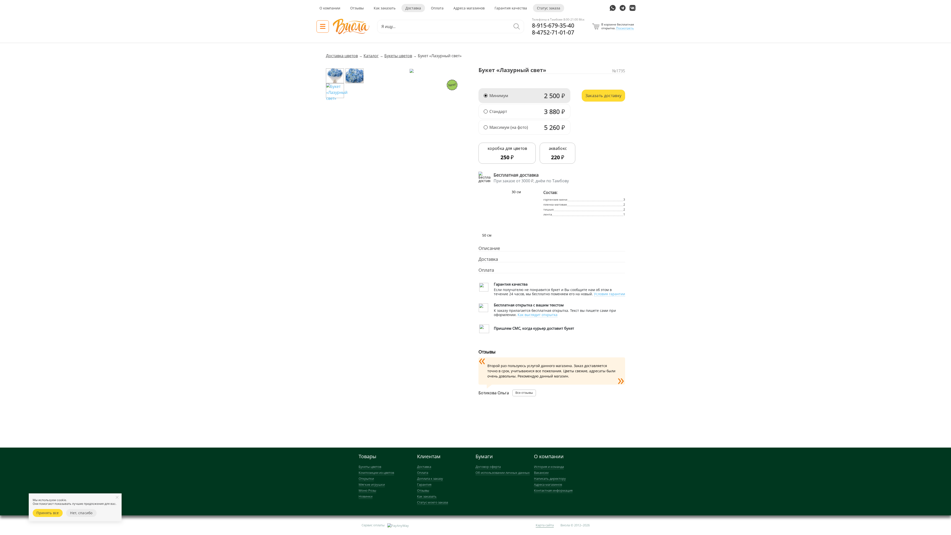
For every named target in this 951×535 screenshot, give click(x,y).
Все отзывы (524, 392)
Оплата (437, 8)
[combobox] (443, 26)
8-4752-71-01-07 (553, 32)
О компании (329, 8)
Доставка (413, 8)
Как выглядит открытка (537, 314)
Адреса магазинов (469, 8)
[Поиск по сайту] (516, 26)
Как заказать (385, 8)
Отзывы (357, 8)
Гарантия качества (511, 8)
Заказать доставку (603, 95)
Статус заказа (548, 8)
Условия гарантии (609, 294)
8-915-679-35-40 (553, 25)
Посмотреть (625, 28)
